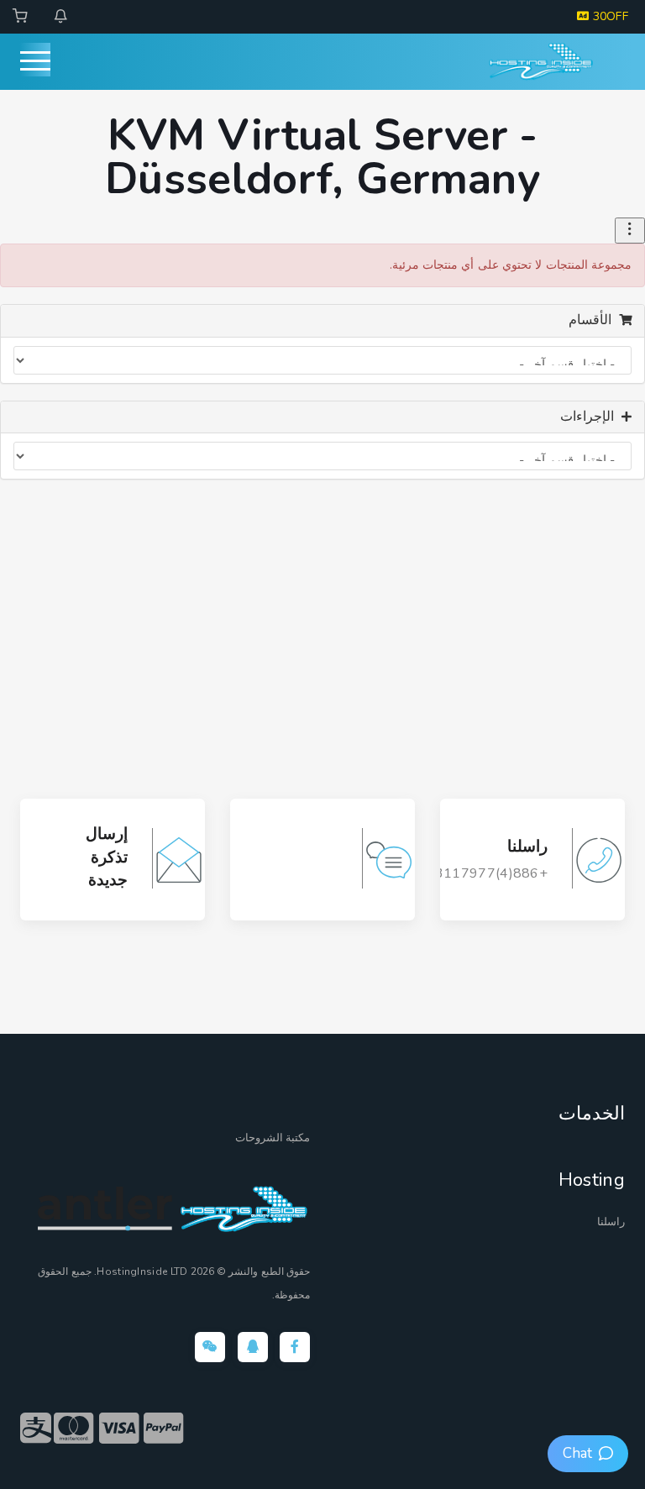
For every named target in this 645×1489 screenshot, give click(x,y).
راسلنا (611, 1221)
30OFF (608, 16)
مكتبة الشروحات (272, 1138)
